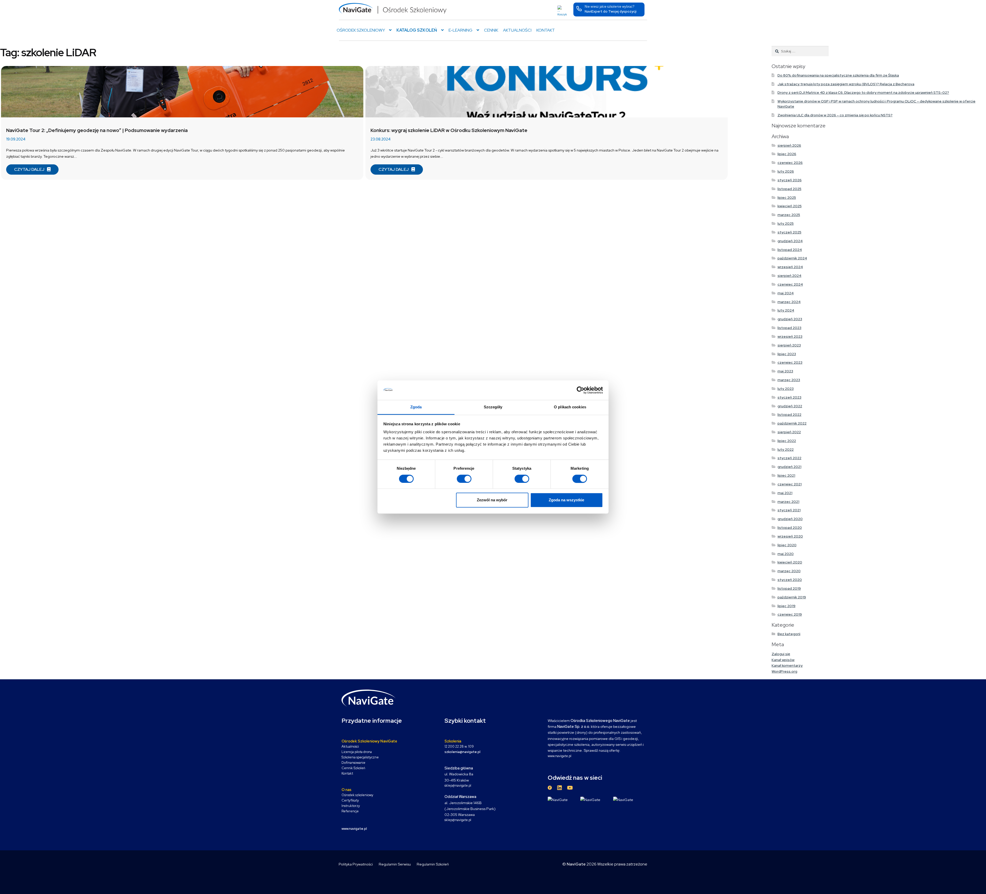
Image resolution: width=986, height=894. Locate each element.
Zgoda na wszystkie (566, 500)
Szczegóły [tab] (493, 407)
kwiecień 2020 (790, 562)
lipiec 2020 (787, 545)
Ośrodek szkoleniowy (357, 795)
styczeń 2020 (790, 579)
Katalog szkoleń (416, 30)
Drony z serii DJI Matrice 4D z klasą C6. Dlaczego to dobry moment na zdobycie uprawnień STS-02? (863, 92)
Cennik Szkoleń (353, 768)
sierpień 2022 (789, 432)
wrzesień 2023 (790, 336)
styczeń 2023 (789, 397)
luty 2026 (786, 171)
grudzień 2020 (790, 518)
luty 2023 (786, 388)
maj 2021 (785, 493)
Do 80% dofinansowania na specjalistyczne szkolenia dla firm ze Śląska (838, 75)
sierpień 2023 (789, 345)
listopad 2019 (789, 588)
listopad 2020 (790, 527)
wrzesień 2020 (790, 536)
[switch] (464, 479)
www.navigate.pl (559, 756)
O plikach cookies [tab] (570, 407)
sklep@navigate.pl (457, 785)
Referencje (350, 811)
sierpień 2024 (789, 275)
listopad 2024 (790, 249)
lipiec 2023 (787, 354)
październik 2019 (792, 597)
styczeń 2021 (789, 510)
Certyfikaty (350, 800)
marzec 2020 (789, 571)
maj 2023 (785, 371)
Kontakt (545, 30)
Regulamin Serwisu (395, 864)
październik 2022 (792, 423)
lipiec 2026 (787, 154)
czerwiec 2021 (790, 484)
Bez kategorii (789, 634)
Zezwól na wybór (492, 500)
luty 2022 (786, 449)
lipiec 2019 (786, 606)
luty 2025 (786, 223)
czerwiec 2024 (790, 284)
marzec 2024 (789, 301)
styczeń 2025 (789, 232)
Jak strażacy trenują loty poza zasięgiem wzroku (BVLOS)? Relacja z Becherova (846, 84)
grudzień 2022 (790, 406)
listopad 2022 (789, 414)
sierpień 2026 (789, 145)
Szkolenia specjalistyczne (360, 757)
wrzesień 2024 (790, 267)
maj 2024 (786, 293)
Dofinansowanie (353, 762)
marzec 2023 (789, 380)
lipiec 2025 (787, 197)
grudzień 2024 (790, 241)
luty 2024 (786, 310)
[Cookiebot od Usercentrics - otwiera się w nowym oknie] (580, 390)
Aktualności (517, 30)
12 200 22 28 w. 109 (459, 746)
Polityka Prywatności (356, 864)
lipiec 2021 (786, 475)
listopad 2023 (789, 327)
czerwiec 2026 (790, 162)
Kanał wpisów (783, 659)
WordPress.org (784, 671)
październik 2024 (792, 258)
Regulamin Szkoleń (433, 864)
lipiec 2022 (787, 440)
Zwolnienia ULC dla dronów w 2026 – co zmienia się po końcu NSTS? (835, 115)
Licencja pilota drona (357, 752)
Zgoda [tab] (416, 407)
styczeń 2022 (789, 458)
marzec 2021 (788, 501)
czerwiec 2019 (790, 614)
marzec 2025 (789, 214)
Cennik (491, 30)
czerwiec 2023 (790, 362)
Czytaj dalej (29, 169)
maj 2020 (786, 553)
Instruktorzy (351, 806)
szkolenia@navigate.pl (462, 752)
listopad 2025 (789, 188)
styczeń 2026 (790, 180)
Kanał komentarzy (787, 665)
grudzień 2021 (789, 466)
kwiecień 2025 (790, 206)
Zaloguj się (781, 654)
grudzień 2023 (790, 319)
